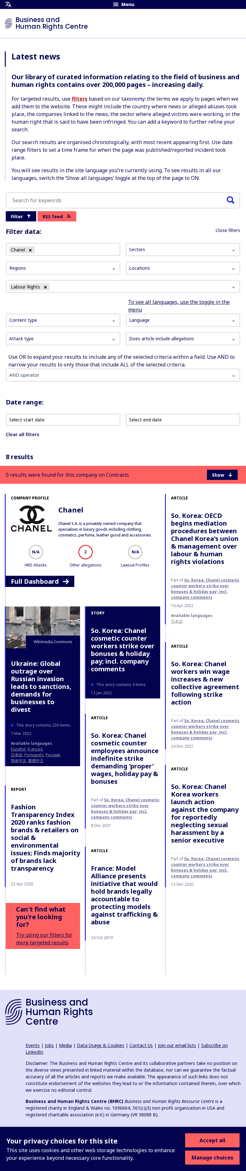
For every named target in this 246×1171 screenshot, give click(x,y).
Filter (17, 216)
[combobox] (63, 320)
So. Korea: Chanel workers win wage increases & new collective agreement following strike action (205, 682)
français (35, 749)
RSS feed (53, 216)
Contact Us (141, 1045)
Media (65, 1045)
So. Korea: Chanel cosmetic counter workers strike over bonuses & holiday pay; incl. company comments (205, 588)
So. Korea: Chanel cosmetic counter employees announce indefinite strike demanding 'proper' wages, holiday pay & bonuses (125, 758)
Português (34, 755)
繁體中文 (36, 760)
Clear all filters (22, 434)
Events (33, 1045)
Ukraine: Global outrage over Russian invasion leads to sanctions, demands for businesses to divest (41, 686)
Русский (52, 755)
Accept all (213, 1140)
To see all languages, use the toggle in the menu (179, 305)
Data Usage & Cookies (100, 1045)
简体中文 (18, 760)
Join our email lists (177, 1045)
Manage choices (212, 1157)
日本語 (177, 621)
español (18, 749)
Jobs (49, 1045)
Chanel (70, 509)
